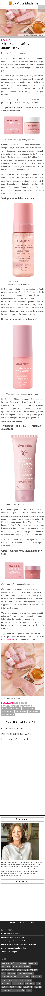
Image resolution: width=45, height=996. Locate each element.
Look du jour (28, 987)
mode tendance (37, 977)
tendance (33, 970)
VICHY (38, 983)
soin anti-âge (19, 990)
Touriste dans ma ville (25, 973)
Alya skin (17, 703)
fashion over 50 (7, 990)
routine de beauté (25, 706)
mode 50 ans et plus (16, 980)
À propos (13, 922)
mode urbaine (30, 983)
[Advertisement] (20, 900)
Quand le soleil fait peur (12, 728)
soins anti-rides (8, 712)
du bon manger (21, 963)
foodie (15, 967)
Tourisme (28, 980)
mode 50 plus (24, 977)
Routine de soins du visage (11, 709)
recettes (38, 987)
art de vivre (6, 967)
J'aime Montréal (18, 983)
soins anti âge (7, 977)
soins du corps (15, 987)
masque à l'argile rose (9, 706)
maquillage (11, 973)
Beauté (24, 703)
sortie (4, 980)
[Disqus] (22, 777)
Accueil (23, 922)
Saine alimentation (8, 970)
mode (4, 973)
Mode (16, 977)
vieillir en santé (24, 967)
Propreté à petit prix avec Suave (16, 734)
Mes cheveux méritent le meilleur (16, 739)
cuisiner (5, 987)
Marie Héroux (9, 53)
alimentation (33, 963)
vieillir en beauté (8, 714)
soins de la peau (21, 712)
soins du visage (34, 712)
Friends (32, 922)
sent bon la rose (28, 709)
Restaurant (6, 983)
